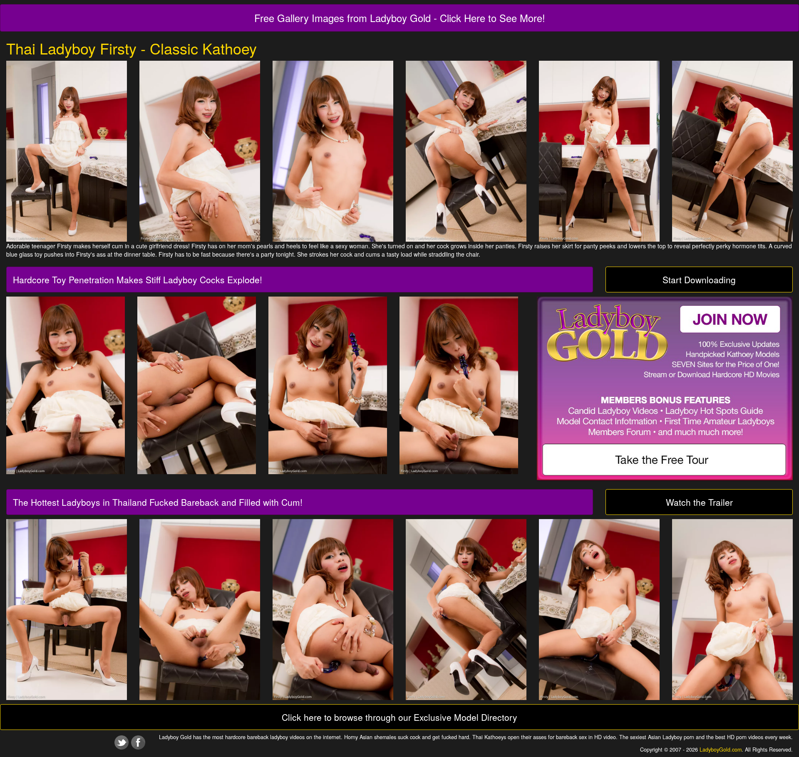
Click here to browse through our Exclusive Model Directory (399, 717)
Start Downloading (699, 279)
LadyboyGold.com (721, 749)
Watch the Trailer (699, 502)
